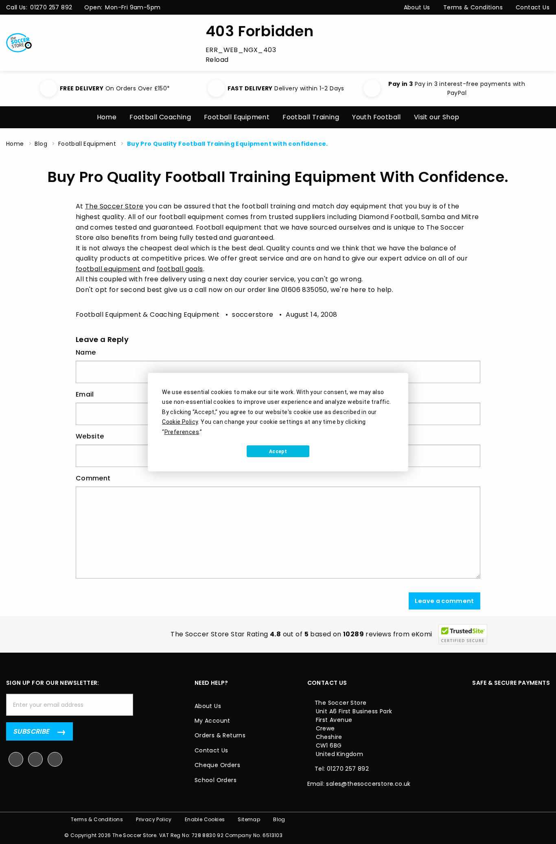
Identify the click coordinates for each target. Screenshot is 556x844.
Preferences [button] (181, 431)
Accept (278, 451)
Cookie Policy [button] (180, 422)
